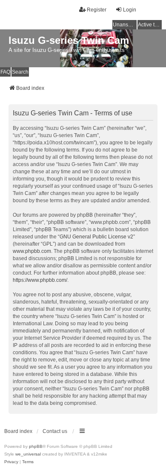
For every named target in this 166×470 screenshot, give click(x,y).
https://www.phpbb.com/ (40, 280)
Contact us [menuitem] (55, 431)
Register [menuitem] (96, 10)
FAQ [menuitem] (5, 72)
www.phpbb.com (32, 251)
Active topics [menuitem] (150, 25)
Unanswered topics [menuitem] (125, 25)
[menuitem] (11, 462)
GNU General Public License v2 (96, 237)
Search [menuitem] (20, 72)
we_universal (28, 454)
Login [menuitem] (129, 10)
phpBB (36, 446)
